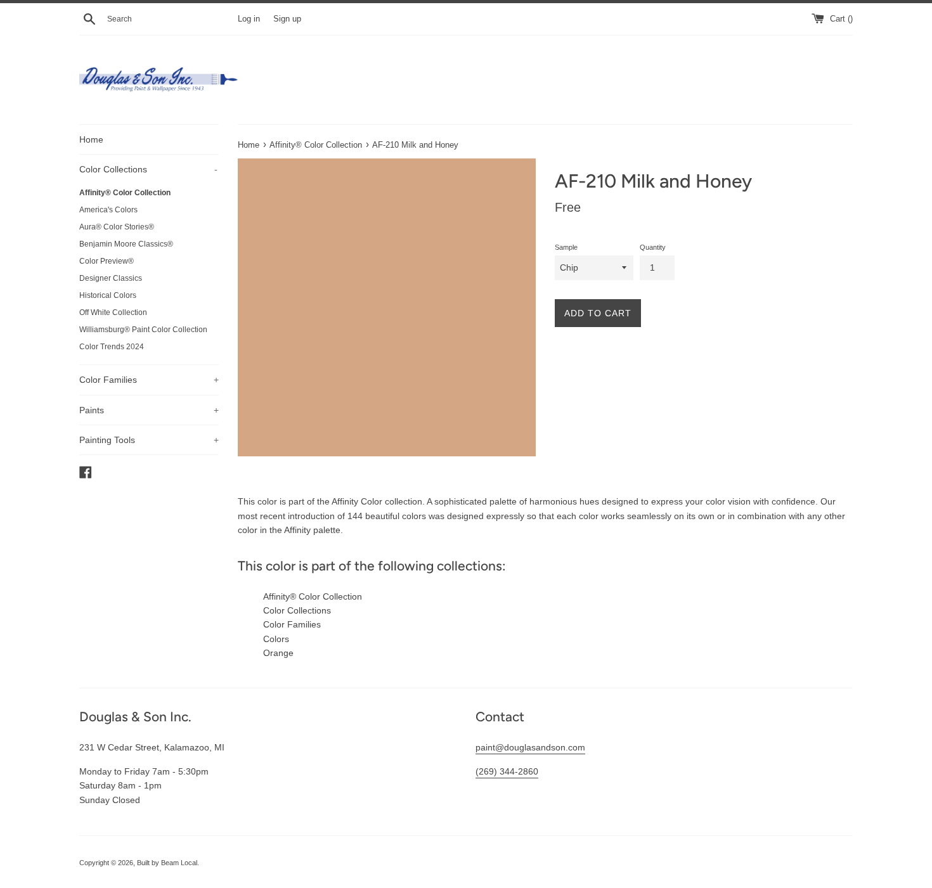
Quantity (653, 247)
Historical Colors (107, 295)
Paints (149, 410)
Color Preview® (106, 261)
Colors (276, 639)
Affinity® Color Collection (125, 192)
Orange (278, 653)
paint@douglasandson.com (530, 747)
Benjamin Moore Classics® (126, 244)
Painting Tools (149, 440)
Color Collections (148, 169)
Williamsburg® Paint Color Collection (143, 329)
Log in (249, 19)
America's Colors (108, 209)
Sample (566, 247)
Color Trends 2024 (111, 346)
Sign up (287, 19)
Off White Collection (113, 312)
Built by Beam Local (167, 862)
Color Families (149, 380)
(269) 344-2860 (507, 771)
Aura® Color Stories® (116, 226)
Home (91, 139)
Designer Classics (110, 278)
